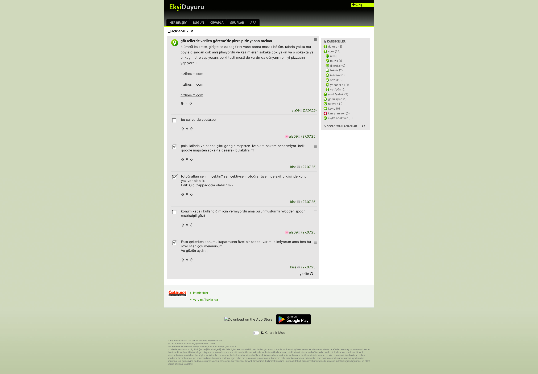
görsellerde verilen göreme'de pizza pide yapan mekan (226, 41)
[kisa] (298, 167)
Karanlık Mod (274, 332)
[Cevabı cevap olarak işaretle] (174, 120)
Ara (253, 23)
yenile (305, 274)
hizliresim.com (192, 74)
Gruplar (237, 23)
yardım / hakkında (205, 299)
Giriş (358, 5)
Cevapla (217, 23)
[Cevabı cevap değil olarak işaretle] (174, 146)
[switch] (256, 333)
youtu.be (209, 119)
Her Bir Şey (178, 23)
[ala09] (301, 111)
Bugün (198, 23)
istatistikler (200, 292)
